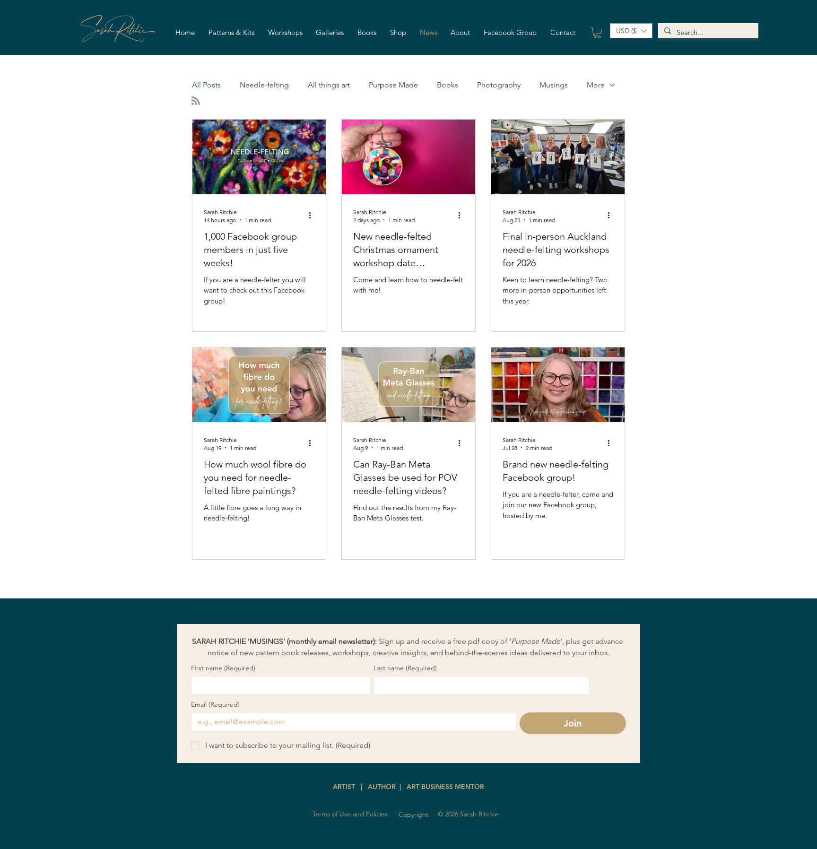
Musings (553, 84)
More (596, 84)
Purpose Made (393, 84)
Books (447, 84)
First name (223, 668)
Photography (499, 84)
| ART (408, 786)
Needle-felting (264, 84)
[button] (232, 33)
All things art (329, 84)
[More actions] (313, 215)
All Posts (206, 84)
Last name (405, 668)
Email (215, 705)
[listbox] (631, 30)
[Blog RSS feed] (195, 101)
